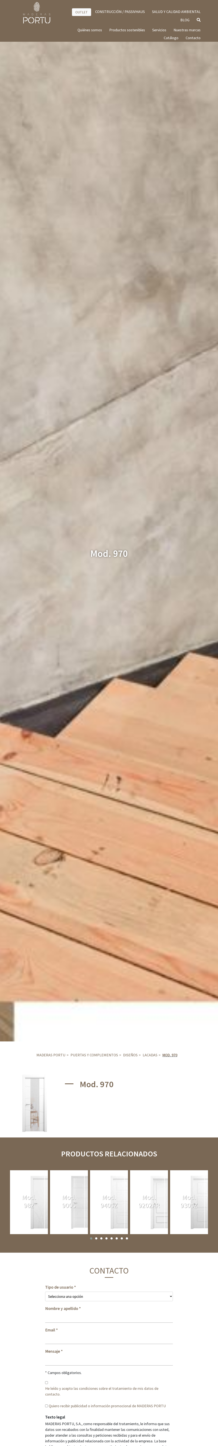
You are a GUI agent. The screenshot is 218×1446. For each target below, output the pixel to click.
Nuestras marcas (187, 29)
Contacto (193, 37)
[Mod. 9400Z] (109, 1202)
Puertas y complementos (94, 1055)
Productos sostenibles (127, 29)
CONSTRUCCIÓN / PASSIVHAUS (120, 11)
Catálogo (171, 37)
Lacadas (150, 1055)
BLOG (184, 19)
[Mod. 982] (29, 1202)
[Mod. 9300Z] (189, 1202)
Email (50, 1330)
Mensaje (52, 1351)
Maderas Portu (50, 1055)
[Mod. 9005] (69, 1202)
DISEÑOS (130, 1055)
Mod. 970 (169, 1055)
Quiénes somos (89, 29)
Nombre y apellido (61, 1308)
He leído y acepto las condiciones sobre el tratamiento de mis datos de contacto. (101, 1391)
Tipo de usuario (59, 1287)
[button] (91, 1238)
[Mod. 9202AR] (149, 1202)
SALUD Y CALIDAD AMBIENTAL (176, 11)
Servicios (159, 29)
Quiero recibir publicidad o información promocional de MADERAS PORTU (107, 1405)
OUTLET (81, 12)
